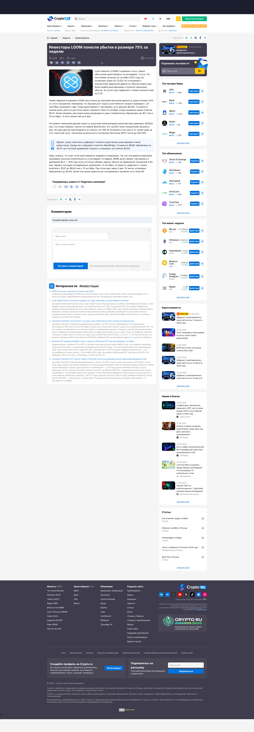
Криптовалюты (54, 26)
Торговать (194, 91)
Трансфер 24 (106, 624)
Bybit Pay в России (170, 557)
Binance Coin (173, 262)
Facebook (200, 38)
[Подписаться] (200, 71)
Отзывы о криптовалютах (138, 620)
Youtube (145, 18)
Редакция (89, 653)
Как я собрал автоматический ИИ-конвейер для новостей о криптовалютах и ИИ (190, 450)
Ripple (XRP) (52, 603)
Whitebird (105, 620)
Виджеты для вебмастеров (107, 653)
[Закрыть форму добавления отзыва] (149, 230)
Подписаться (186, 671)
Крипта (104, 607)
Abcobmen (105, 595)
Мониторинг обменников (112, 591)
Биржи (71, 26)
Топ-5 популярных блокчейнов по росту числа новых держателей (190, 335)
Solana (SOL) (52, 616)
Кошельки (102, 26)
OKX (171, 89)
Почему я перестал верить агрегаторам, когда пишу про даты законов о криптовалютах (189, 430)
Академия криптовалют (138, 633)
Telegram (153, 18)
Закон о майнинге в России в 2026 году (180, 547)
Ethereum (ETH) (54, 595)
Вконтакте (205, 38)
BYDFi (172, 122)
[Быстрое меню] (178, 18)
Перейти (195, 161)
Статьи (132, 26)
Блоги (129, 612)
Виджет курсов (134, 641)
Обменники (86, 26)
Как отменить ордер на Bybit (175, 518)
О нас (63, 653)
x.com (160, 18)
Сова (103, 612)
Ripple (172, 287)
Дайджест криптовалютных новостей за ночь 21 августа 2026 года (187, 51)
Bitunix (77, 603)
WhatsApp (186, 38)
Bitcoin (172, 229)
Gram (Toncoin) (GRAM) (57, 612)
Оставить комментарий (70, 266)
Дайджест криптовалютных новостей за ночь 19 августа (189, 376)
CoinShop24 (106, 616)
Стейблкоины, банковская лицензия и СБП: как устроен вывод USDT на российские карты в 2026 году (189, 409)
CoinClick (174, 202)
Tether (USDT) (53, 599)
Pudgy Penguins (174, 275)
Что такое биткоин (55, 591)
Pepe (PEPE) (52, 624)
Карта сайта (132, 629)
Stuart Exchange (177, 159)
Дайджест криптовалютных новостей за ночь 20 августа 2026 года (189, 363)
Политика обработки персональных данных (160, 653)
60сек (103, 603)
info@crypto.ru (202, 609)
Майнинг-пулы (149, 26)
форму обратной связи (193, 608)
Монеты (51, 586)
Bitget (172, 132)
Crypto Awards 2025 (195, 26)
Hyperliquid (175, 250)
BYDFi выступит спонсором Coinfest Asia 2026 (73, 291)
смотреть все (183, 143)
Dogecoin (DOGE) (54, 620)
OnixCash (174, 191)
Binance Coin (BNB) (55, 607)
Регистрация (197, 19)
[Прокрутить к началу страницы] (248, 715)
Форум (130, 624)
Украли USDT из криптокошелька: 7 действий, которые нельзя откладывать (189, 488)
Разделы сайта (135, 586)
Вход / (188, 19)
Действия (194, 230)
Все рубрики (168, 26)
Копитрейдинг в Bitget (172, 538)
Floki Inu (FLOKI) (54, 629)
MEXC (172, 111)
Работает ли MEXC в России (174, 528)
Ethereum (174, 240)
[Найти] (76, 19)
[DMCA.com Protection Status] (127, 710)
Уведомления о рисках (131, 653)
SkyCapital (174, 181)
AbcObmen (174, 170)
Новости (118, 26)
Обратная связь (76, 653)
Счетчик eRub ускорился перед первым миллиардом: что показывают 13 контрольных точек (189, 469)
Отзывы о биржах (135, 616)
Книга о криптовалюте (137, 637)
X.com (196, 38)
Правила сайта (187, 653)
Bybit (171, 100)
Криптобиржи (81, 586)
